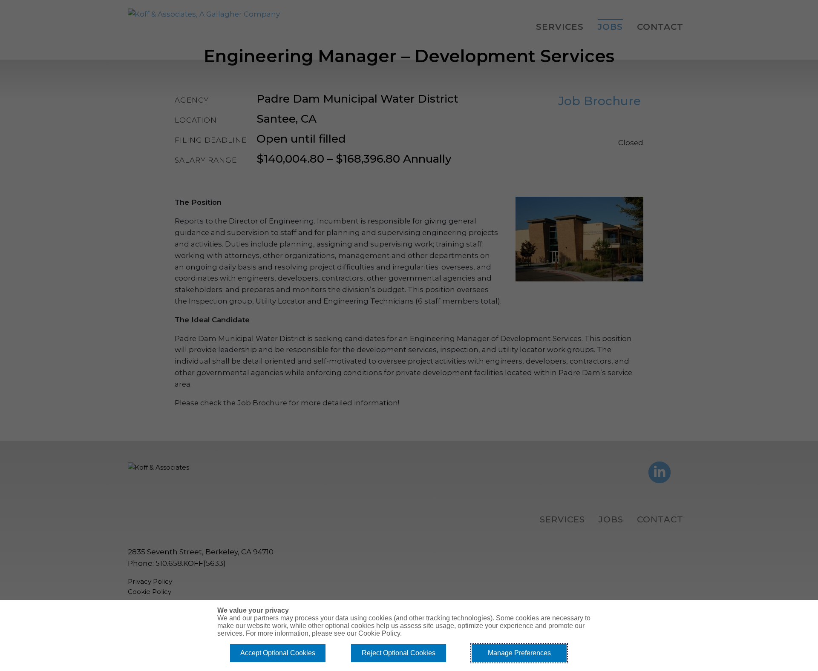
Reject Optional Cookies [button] (398, 653)
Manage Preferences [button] (519, 653)
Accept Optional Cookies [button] (277, 653)
